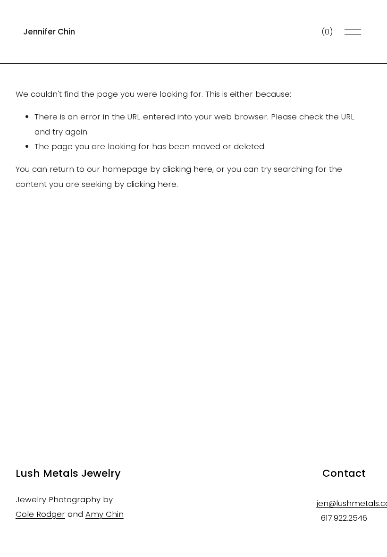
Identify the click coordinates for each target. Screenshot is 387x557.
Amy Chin (104, 514)
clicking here (187, 169)
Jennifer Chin (49, 31)
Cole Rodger (40, 514)
